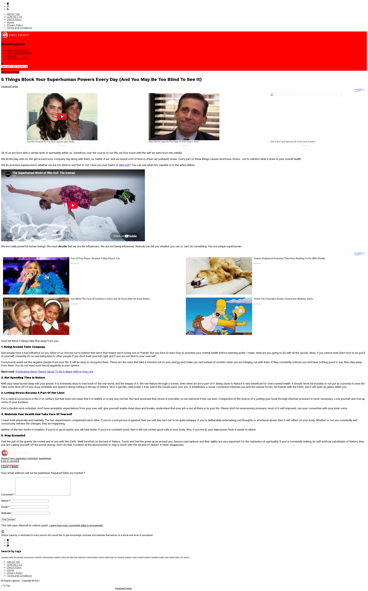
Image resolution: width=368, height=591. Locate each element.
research (57, 557)
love (68, 557)
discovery (147, 557)
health (11, 557)
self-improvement (48, 557)
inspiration (21, 458)
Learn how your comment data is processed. (76, 525)
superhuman (45, 458)
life (15, 557)
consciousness (29, 557)
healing (172, 557)
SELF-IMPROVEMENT (19, 53)
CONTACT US (14, 17)
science (63, 557)
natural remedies (92, 557)
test (115, 557)
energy (167, 557)
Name (5, 500)
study (75, 557)
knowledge (154, 557)
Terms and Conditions (19, 27)
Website (6, 513)
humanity (141, 557)
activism (101, 557)
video (71, 557)
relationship (82, 557)
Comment (8, 494)
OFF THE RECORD (17, 50)
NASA (107, 557)
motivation (32, 458)
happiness (128, 557)
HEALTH (12, 55)
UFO (181, 557)
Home (10, 22)
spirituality (38, 557)
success (186, 557)
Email (5, 507)
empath (161, 557)
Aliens (177, 557)
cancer (111, 557)
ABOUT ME (13, 14)
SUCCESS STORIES (18, 58)
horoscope (120, 557)
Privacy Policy (15, 25)
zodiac (135, 557)
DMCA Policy (14, 19)
